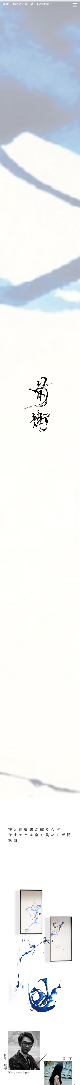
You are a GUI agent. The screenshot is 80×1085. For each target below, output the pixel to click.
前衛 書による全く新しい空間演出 (28, 4)
